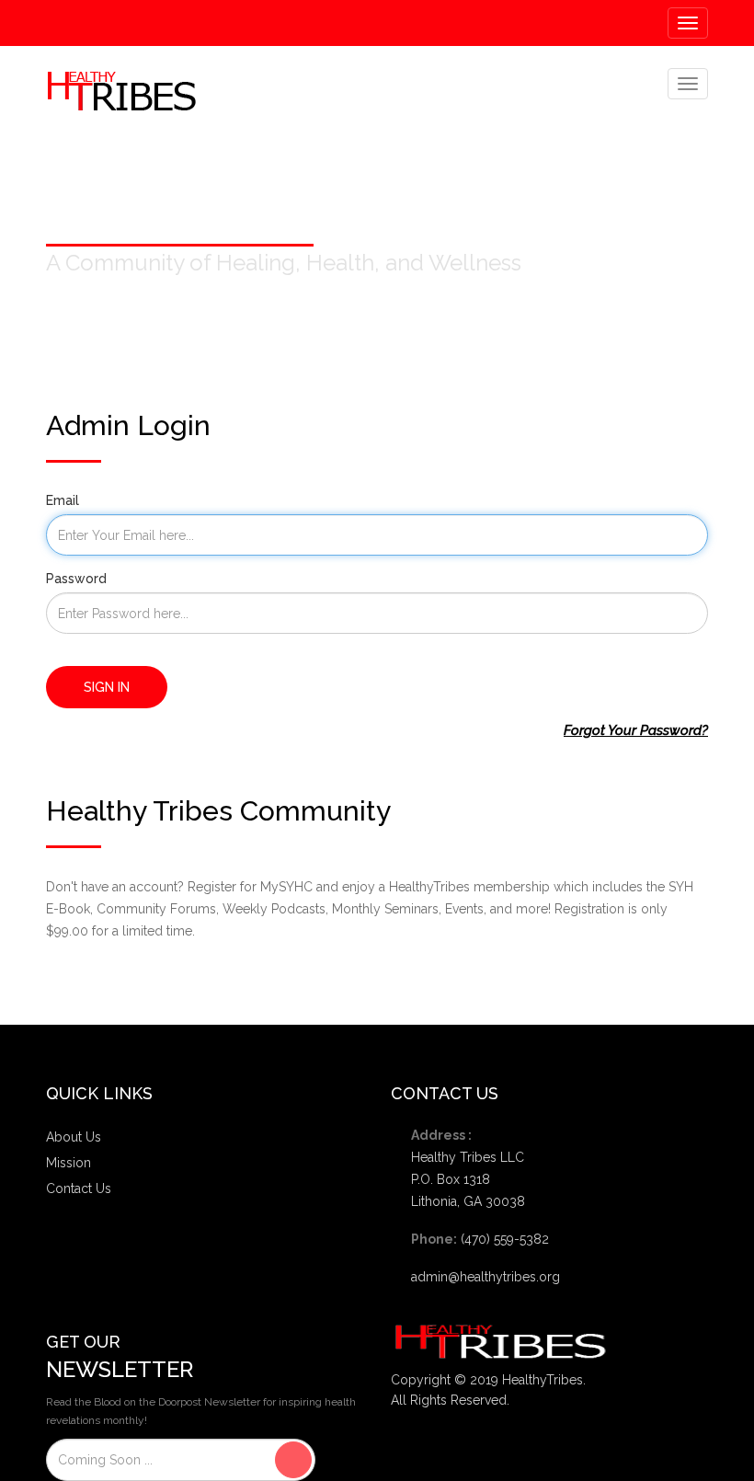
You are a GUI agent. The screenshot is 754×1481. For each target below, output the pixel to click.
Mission (68, 1162)
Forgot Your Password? (636, 730)
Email (62, 500)
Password (76, 578)
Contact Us (78, 1188)
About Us (73, 1137)
